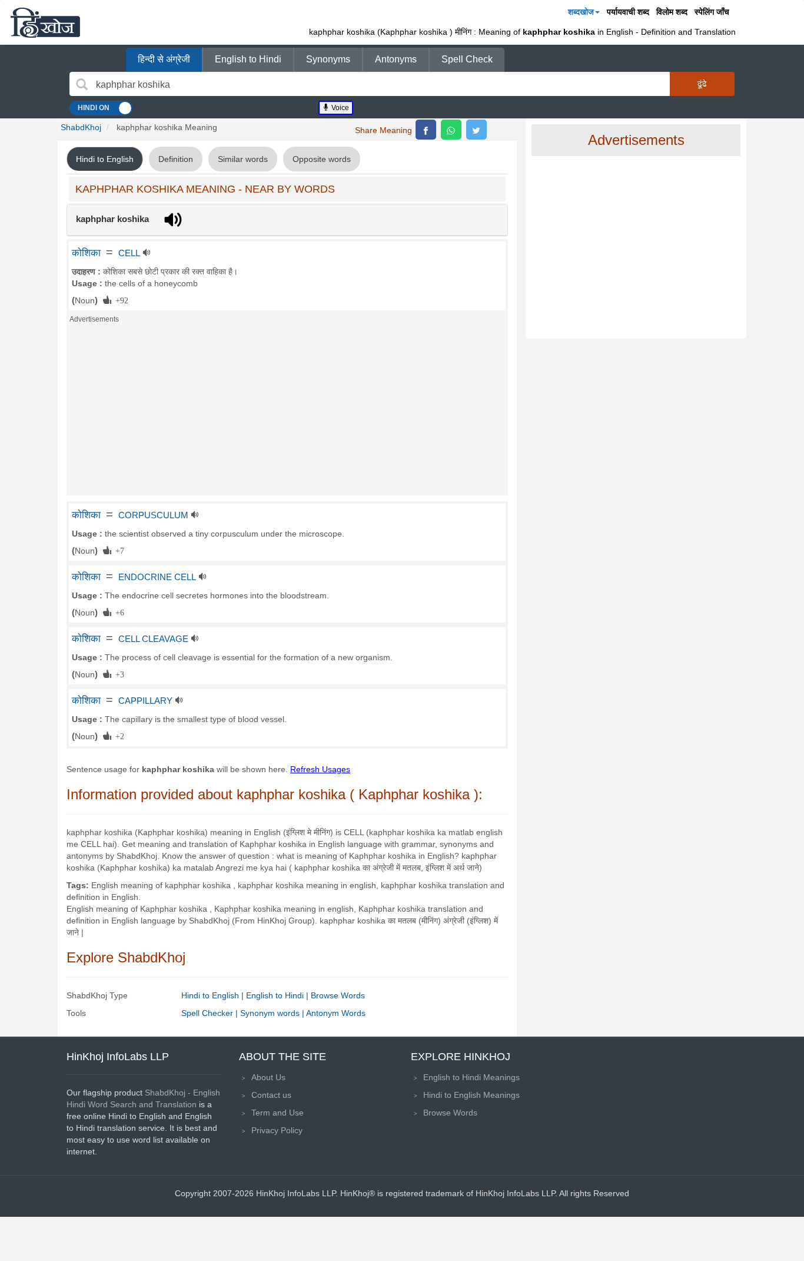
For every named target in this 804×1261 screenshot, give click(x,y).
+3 (117, 674)
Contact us (271, 1095)
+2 (117, 736)
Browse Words (338, 995)
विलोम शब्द (671, 11)
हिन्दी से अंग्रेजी (164, 59)
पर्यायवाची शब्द (628, 11)
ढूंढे (702, 83)
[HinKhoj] (45, 22)
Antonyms (396, 59)
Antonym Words (336, 1013)
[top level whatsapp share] (451, 130)
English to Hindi (248, 59)
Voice (339, 108)
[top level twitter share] (476, 130)
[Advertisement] (287, 412)
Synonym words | (273, 1013)
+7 (117, 550)
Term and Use (277, 1112)
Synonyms (328, 59)
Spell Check (467, 59)
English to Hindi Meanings (471, 1077)
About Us (268, 1077)
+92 (119, 300)
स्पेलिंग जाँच (712, 11)
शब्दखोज (581, 11)
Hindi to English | (213, 995)
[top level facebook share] (426, 130)
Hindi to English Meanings (471, 1095)
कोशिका (86, 253)
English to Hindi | (278, 995)
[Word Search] (82, 84)
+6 (117, 612)
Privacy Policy (277, 1130)
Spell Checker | (210, 1013)
